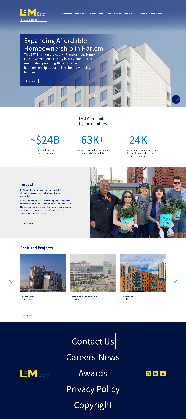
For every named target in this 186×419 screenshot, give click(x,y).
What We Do (80, 13)
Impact (102, 13)
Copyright (93, 405)
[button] (86, 96)
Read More (31, 64)
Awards (93, 373)
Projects (92, 13)
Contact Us (93, 341)
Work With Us (129, 13)
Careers (81, 357)
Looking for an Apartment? (152, 13)
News (109, 357)
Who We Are (67, 13)
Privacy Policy (93, 389)
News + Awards (114, 13)
